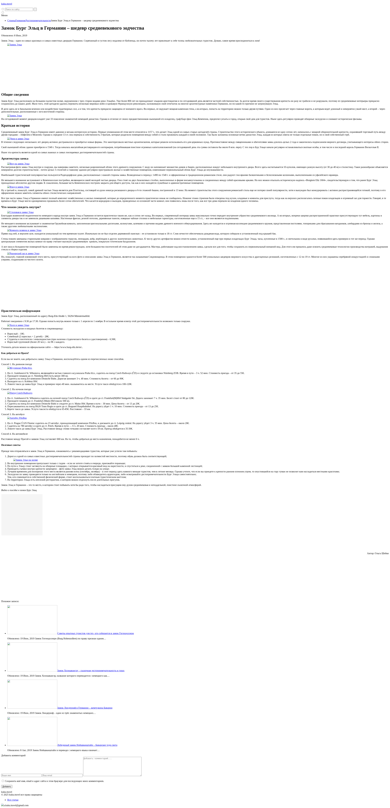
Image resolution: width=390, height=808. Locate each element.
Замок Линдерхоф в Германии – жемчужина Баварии (84, 708)
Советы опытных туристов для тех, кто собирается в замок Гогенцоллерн (95, 633)
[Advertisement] (195, 68)
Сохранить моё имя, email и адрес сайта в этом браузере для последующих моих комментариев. (54, 781)
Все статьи (12, 800)
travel (6, 3)
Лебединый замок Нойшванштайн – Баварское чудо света (87, 745)
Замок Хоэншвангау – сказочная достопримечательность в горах (90, 670)
